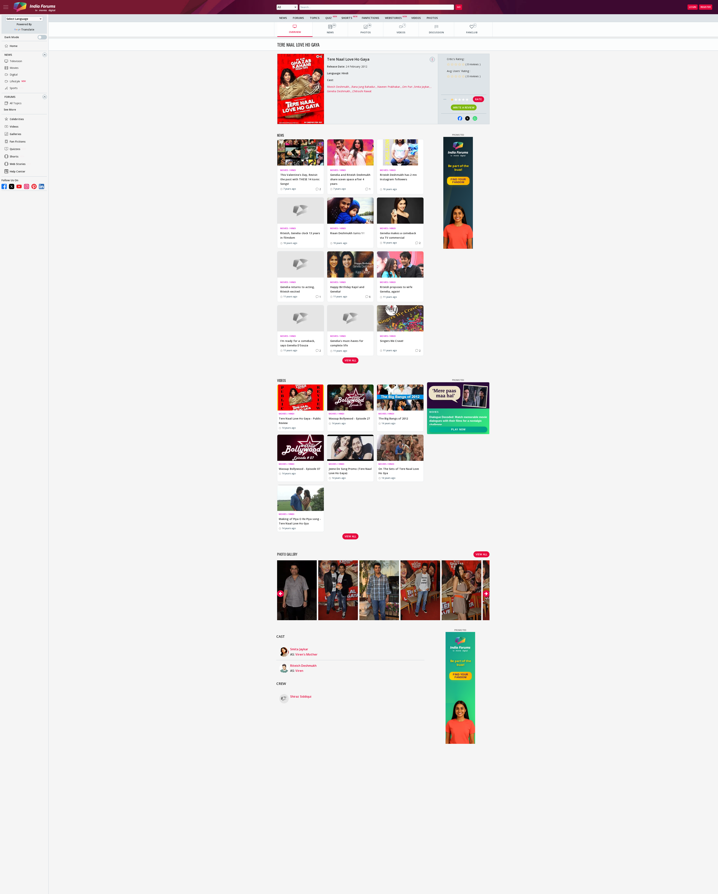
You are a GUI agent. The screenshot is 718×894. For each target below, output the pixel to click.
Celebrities (17, 119)
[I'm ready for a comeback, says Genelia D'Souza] (300, 318)
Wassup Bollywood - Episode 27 (349, 418)
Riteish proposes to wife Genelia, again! (396, 289)
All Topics (16, 103)
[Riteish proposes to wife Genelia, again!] (400, 264)
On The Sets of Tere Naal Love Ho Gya (398, 471)
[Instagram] (26, 186)
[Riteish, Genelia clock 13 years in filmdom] (300, 211)
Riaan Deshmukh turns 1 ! (347, 233)
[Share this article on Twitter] (467, 118)
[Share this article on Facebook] (460, 118)
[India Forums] (34, 7)
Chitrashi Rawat (362, 91)
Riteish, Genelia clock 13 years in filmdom (300, 235)
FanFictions (370, 18)
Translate (27, 29)
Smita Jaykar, (422, 86)
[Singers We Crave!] (400, 318)
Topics (314, 18)
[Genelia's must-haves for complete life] (350, 318)
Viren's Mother (306, 654)
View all (350, 360)
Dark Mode (11, 37)
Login (692, 7)
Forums (10, 97)
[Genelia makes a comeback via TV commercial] (400, 211)
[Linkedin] (41, 186)
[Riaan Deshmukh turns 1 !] (350, 211)
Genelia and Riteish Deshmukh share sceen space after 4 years (350, 179)
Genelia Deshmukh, (339, 91)
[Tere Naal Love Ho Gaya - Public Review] (300, 398)
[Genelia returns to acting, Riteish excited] (300, 264)
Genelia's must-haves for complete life (346, 343)
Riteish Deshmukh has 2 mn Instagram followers (398, 177)
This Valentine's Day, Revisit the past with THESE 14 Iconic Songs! (300, 179)
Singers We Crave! (391, 341)
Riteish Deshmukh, (339, 86)
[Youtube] (19, 186)
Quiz (328, 18)
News (8, 54)
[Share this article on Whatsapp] (475, 118)
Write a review (463, 107)
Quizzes (15, 149)
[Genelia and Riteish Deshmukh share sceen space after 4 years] (350, 152)
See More (10, 109)
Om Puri (407, 86)
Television (16, 61)
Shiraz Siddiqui (301, 696)
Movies (14, 68)
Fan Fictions (17, 141)
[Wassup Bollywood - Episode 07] (300, 448)
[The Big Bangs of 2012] (400, 398)
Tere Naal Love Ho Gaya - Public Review (300, 421)
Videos (14, 126)
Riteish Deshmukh (303, 666)
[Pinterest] (34, 186)
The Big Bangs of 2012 (393, 418)
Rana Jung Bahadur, (364, 86)
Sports (14, 88)
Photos (432, 18)
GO (459, 7)
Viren (299, 671)
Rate (478, 99)
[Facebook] (4, 186)
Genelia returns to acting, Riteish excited (297, 289)
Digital (14, 74)
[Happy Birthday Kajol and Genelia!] (350, 264)
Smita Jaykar (299, 649)
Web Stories (17, 164)
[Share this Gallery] (452, 118)
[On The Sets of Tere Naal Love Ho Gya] (400, 448)
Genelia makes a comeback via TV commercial (398, 235)
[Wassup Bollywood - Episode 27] (350, 398)
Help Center (17, 171)
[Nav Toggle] (5, 7)
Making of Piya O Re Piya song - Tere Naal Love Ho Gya (300, 521)
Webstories (393, 18)
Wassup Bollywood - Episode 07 (299, 469)
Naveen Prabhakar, (389, 86)
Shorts (14, 156)
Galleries (15, 134)
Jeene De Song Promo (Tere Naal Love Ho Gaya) (350, 471)
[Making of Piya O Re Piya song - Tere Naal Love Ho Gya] (300, 498)
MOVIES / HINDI (288, 170)
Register (706, 7)
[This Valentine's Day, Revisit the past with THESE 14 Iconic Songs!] (300, 152)
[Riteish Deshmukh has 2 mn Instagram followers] (400, 152)
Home (13, 46)
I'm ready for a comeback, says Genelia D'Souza (297, 343)
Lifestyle (15, 81)
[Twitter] (11, 186)
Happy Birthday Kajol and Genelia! (347, 289)
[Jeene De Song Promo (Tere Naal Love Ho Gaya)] (350, 448)
